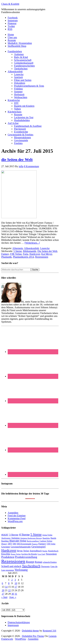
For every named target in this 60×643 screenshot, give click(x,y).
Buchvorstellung (33, 541)
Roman (38, 562)
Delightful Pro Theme (33, 636)
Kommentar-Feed (16, 518)
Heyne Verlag (23, 551)
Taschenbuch (31, 566)
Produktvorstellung (26, 557)
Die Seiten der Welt (47, 251)
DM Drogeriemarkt (24, 544)
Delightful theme (30, 630)
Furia (25, 254)
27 (3, 593)
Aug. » (12, 597)
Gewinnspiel (38, 546)
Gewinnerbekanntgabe (21, 547)
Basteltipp (5, 541)
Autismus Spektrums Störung (31, 538)
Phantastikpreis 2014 (23, 257)
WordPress (20, 639)
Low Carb (41, 554)
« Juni (4, 597)
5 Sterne (17, 251)
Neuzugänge (51, 554)
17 (16, 586)
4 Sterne (24, 534)
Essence (35, 544)
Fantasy (5, 254)
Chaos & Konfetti (10, 4)
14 (6, 586)
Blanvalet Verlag (17, 540)
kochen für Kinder (29, 554)
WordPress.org (15, 521)
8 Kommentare (31, 166)
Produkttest (7, 557)
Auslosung (6, 538)
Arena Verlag (47, 535)
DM (14, 544)
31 (16, 593)
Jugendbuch (36, 550)
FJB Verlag (16, 254)
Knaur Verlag (16, 554)
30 (12, 593)
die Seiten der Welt (17, 159)
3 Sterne (13, 534)
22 (9, 590)
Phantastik (6, 257)
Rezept (30, 561)
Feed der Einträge (17, 515)
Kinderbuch (53, 551)
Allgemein (17, 248)
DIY (10, 544)
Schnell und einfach (11, 566)
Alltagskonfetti (31, 248)
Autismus (15, 538)
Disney (4, 544)
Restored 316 (49, 630)
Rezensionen (41, 257)
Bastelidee (46, 538)
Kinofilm (5, 553)
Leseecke (45, 248)
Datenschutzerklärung (19, 622)
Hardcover (34, 254)
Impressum (13, 625)
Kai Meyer (46, 254)
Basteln (53, 538)
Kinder (45, 551)
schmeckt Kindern (50, 562)
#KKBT (4, 535)
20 (3, 590)
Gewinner (5, 547)
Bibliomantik (29, 251)
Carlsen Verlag (46, 541)
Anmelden (13, 512)
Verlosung (21, 569)
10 (16, 583)
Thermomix (45, 566)
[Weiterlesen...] (32, 242)
